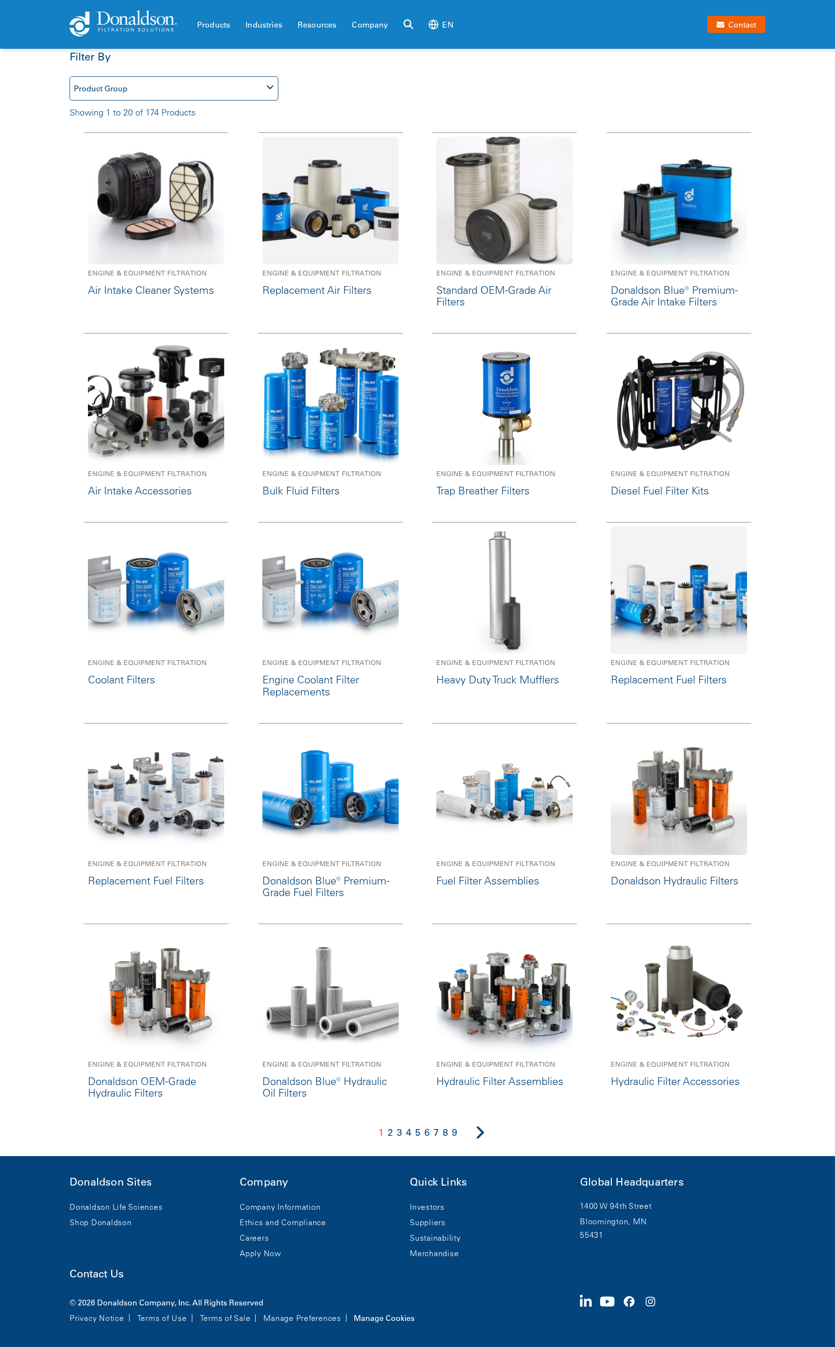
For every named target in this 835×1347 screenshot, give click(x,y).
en (447, 24)
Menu (200, 8)
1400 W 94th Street (616, 1206)
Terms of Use (162, 1318)
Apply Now (260, 1253)
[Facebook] (633, 1309)
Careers (254, 1238)
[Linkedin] (590, 1309)
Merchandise (434, 1253)
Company (370, 24)
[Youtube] (611, 1309)
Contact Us (97, 1273)
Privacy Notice (97, 1318)
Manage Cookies (384, 1318)
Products (213, 24)
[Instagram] (654, 1309)
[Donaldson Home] (129, 24)
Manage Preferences (302, 1318)
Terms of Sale (225, 1318)
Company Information (280, 1207)
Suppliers (428, 1222)
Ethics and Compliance (283, 1222)
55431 (592, 1235)
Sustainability (435, 1238)
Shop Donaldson (101, 1222)
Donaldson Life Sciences (116, 1207)
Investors (427, 1207)
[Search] (408, 24)
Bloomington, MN (613, 1221)
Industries (263, 24)
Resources (317, 24)
